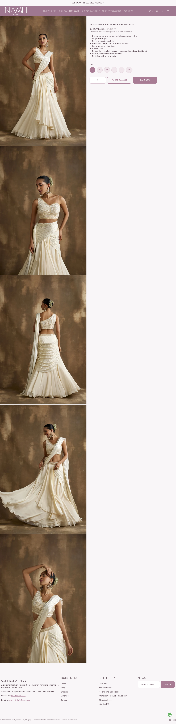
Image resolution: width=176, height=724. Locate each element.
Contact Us (104, 704)
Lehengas (65, 696)
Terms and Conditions (109, 692)
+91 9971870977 (18, 695)
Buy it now (145, 80)
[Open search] (157, 11)
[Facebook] (169, 719)
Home (63, 683)
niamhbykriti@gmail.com (20, 700)
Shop (63, 687)
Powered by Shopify (23, 720)
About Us (103, 683)
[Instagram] (174, 719)
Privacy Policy (105, 687)
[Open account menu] (162, 11)
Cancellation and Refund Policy (113, 696)
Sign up (167, 684)
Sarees (64, 700)
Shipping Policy (106, 700)
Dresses (64, 692)
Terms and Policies (69, 720)
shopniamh (10, 720)
